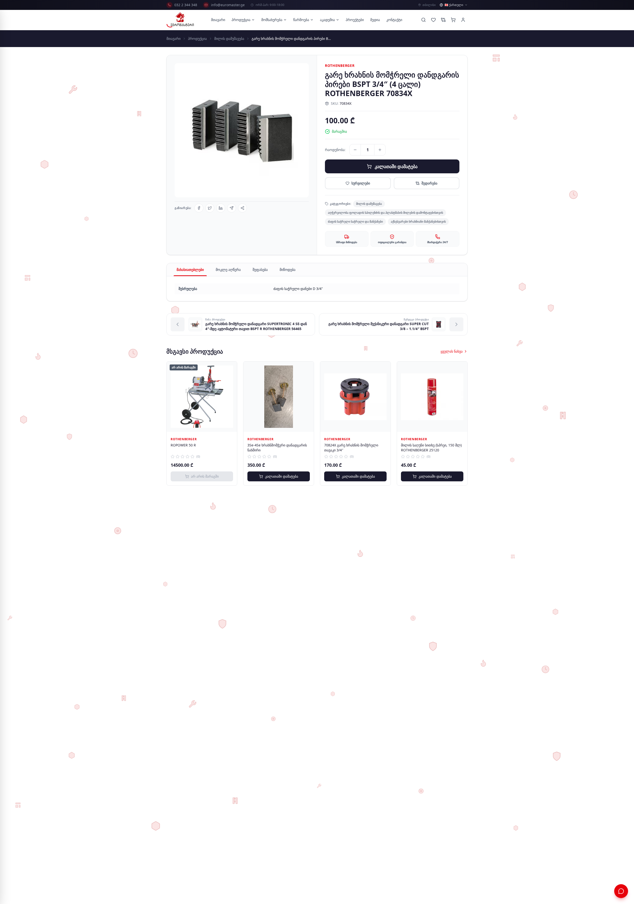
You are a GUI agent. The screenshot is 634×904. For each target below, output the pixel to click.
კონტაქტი (394, 19)
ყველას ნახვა (452, 351)
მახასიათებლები (190, 269)
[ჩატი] (621, 891)
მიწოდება (287, 269)
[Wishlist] (433, 19)
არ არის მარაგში (205, 476)
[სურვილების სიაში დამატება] (229, 368)
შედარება (429, 183)
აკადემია (327, 19)
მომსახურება (271, 19)
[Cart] (453, 19)
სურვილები (360, 183)
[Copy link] (242, 208)
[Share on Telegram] (231, 208)
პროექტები (355, 19)
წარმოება (301, 19)
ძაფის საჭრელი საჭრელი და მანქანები (355, 221)
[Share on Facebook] (198, 208)
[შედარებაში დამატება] (229, 379)
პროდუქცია (241, 19)
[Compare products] (443, 19)
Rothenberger (339, 65)
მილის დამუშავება (229, 38)
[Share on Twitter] (209, 208)
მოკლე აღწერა (228, 269)
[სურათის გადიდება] (242, 130)
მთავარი (218, 19)
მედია (375, 19)
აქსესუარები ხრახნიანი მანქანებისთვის (418, 221)
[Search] (423, 19)
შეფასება (260, 269)
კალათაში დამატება (396, 166)
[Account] (463, 19)
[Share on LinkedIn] (220, 208)
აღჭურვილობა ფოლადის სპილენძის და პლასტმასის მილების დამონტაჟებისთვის (385, 212)
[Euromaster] (180, 19)
